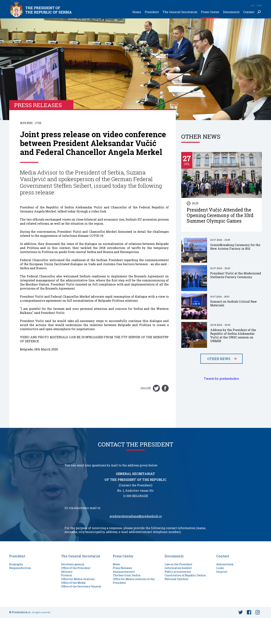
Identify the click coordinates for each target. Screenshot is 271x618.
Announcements (124, 571)
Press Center (210, 12)
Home (136, 12)
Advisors (66, 571)
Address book (224, 564)
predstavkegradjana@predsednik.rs (136, 516)
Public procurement (178, 571)
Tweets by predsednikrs (221, 379)
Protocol (66, 575)
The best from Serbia (126, 575)
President (152, 12)
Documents (231, 12)
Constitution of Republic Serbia (185, 575)
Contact (248, 12)
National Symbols (176, 579)
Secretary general (72, 564)
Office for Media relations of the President (134, 580)
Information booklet (178, 568)
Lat (252, 5)
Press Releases (122, 568)
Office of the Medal (73, 582)
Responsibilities (20, 568)
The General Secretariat (180, 12)
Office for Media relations (78, 579)
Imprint (221, 571)
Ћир (259, 5)
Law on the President (178, 564)
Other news (218, 358)
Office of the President (76, 568)
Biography (16, 564)
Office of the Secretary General (81, 586)
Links (220, 568)
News (116, 564)
